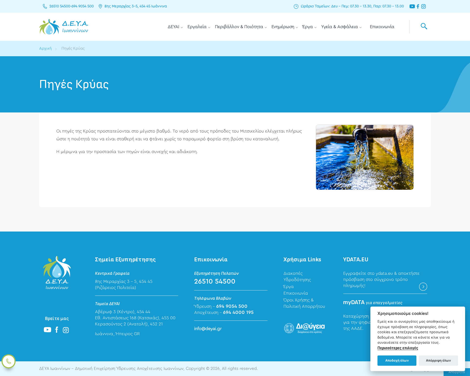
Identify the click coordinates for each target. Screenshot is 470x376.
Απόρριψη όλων (438, 360)
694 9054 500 (82, 6)
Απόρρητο (456, 372)
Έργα (308, 26)
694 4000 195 (238, 312)
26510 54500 (59, 6)
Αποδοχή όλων (397, 360)
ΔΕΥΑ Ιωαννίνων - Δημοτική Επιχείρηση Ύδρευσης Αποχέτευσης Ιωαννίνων (63, 27)
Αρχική (45, 48)
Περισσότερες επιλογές (397, 348)
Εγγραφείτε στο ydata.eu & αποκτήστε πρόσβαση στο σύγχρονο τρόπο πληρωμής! (381, 279)
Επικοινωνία (382, 26)
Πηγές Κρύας (73, 48)
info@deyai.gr (208, 328)
